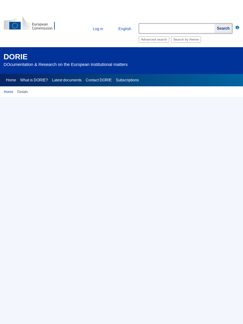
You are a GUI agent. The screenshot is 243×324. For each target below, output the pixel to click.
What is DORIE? (34, 80)
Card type (31, 148)
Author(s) (32, 230)
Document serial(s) (25, 244)
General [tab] (13, 130)
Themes (33, 273)
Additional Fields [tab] (40, 130)
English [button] (124, 29)
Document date (27, 189)
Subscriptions (127, 80)
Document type (27, 175)
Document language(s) (30, 260)
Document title (28, 161)
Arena (34, 216)
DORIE (16, 56)
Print (235, 102)
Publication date (27, 300)
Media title (31, 314)
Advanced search (154, 39)
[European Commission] (32, 25)
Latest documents (67, 80)
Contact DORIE (99, 80)
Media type (31, 286)
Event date (31, 203)
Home (11, 80)
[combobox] (177, 28)
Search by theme (186, 39)
